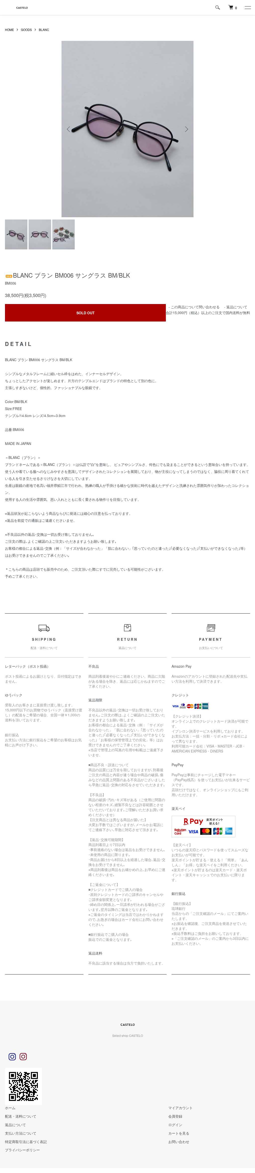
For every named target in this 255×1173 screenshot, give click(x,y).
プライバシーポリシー (22, 1149)
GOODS (26, 29)
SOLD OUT (85, 312)
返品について (236, 306)
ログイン (175, 1124)
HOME (9, 29)
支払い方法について (20, 1133)
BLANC (44, 29)
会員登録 (175, 1116)
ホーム (10, 1107)
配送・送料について (20, 1116)
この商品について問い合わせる (195, 306)
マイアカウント (180, 1107)
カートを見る (178, 1133)
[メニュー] (247, 7)
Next (186, 129)
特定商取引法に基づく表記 (26, 1141)
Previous (69, 129)
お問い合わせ (178, 1141)
